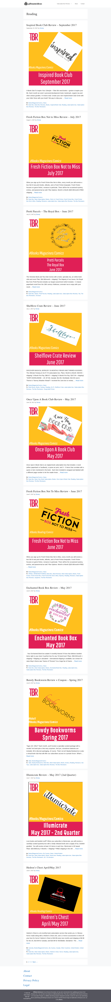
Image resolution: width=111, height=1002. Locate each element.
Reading (64, 105)
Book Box (31, 105)
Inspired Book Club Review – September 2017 (51, 25)
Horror (61, 952)
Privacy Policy (31, 980)
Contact (83, 3)
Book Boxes (31, 387)
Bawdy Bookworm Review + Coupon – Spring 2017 (54, 680)
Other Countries (65, 948)
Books (48, 105)
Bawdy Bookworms (37, 762)
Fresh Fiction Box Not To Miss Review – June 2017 (54, 491)
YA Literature (50, 857)
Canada (58, 948)
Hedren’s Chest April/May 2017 (43, 867)
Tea (79, 293)
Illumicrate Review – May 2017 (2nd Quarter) (51, 775)
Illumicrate (53, 855)
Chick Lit (52, 199)
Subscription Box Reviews (63, 3)
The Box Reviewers (40, 106)
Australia (30, 948)
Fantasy (42, 387)
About (76, 3)
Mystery (61, 575)
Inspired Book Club (55, 105)
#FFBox (30, 573)
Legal (26, 985)
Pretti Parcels (43, 293)
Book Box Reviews (40, 105)
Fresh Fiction (59, 199)
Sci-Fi (52, 387)
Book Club (37, 479)
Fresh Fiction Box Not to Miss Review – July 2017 (53, 117)
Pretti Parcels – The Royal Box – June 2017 (49, 211)
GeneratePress (27, 998)
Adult (29, 761)
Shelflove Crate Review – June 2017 (45, 305)
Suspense (37, 577)
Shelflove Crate (59, 387)
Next (35, 962)
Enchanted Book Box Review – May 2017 (49, 587)
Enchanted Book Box (56, 668)
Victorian (38, 295)
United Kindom (58, 853)
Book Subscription (40, 199)
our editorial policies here (57, 994)
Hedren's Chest (54, 952)
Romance (44, 201)
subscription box (71, 105)
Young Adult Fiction (49, 389)
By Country (46, 853)
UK (45, 857)
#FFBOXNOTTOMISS (40, 573)
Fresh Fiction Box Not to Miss (50, 575)
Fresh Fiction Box (69, 199)
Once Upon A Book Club (63, 479)
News (44, 103)
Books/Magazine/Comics (35, 103)
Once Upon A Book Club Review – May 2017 (51, 399)
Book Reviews (57, 573)
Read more (68, 98)
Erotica (67, 762)
